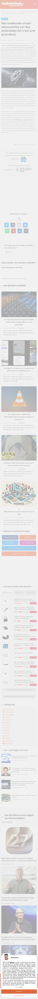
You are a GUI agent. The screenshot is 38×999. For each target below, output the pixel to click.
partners (12, 962)
